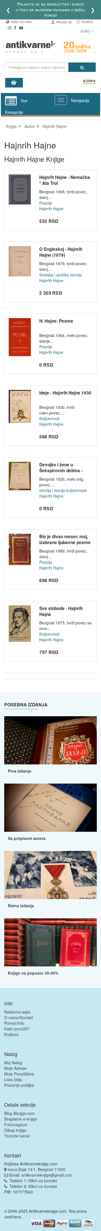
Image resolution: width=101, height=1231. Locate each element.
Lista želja (13, 1079)
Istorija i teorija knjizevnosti (63, 490)
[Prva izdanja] (50, 740)
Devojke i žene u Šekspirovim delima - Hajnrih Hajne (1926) (60, 471)
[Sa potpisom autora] (50, 808)
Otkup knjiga (15, 1130)
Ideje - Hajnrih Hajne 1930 (65, 393)
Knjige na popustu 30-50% (33, 973)
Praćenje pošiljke (19, 1085)
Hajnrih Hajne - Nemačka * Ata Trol (64, 180)
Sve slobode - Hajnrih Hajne (61, 611)
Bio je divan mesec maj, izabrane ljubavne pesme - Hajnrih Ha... (65, 542)
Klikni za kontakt (42, 1180)
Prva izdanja (19, 771)
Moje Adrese (15, 1068)
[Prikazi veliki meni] (61, 100)
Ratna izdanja (21, 905)
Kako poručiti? (16, 1029)
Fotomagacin (15, 1124)
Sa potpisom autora (26, 838)
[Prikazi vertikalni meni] (11, 101)
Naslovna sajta (17, 1012)
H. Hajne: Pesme (56, 321)
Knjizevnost (49, 418)
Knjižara (11, 1034)
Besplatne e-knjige (20, 1119)
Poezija (45, 203)
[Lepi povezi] (50, 942)
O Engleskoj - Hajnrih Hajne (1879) (60, 252)
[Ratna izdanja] (50, 875)
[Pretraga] (82, 67)
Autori (29, 126)
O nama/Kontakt (18, 1017)
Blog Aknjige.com (19, 1113)
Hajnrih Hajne (54, 126)
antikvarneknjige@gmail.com (46, 1175)
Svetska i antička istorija (60, 275)
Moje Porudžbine (19, 1074)
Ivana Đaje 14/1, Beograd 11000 (36, 1169)
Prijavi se (64, 22)
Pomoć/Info (14, 1023)
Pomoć (87, 21)
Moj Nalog (13, 1062)
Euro (86, 31)
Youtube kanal (16, 1136)
